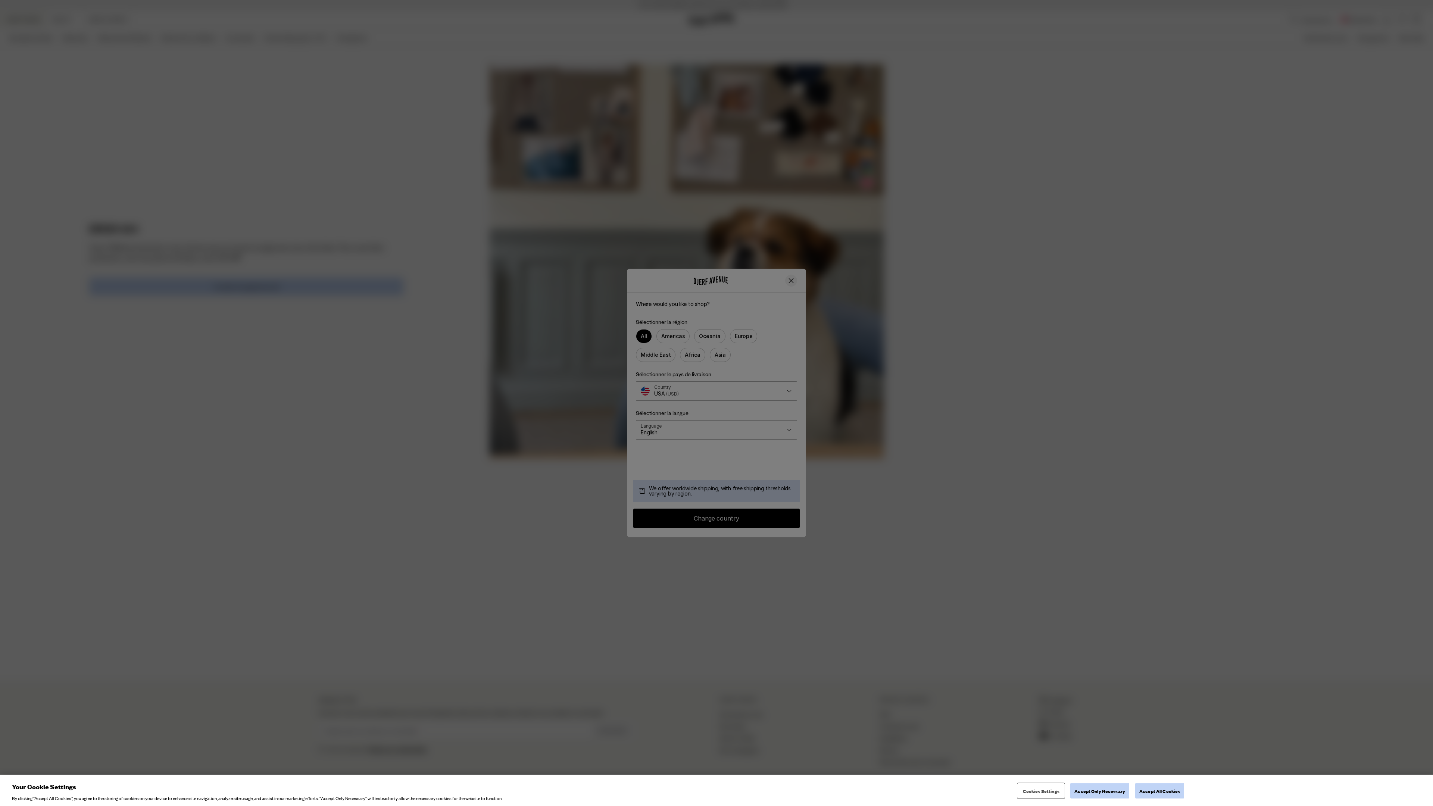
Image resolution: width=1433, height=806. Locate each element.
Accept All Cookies (1159, 790)
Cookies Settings (1041, 790)
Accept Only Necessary (1099, 790)
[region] (716, 790)
